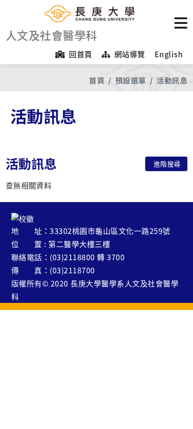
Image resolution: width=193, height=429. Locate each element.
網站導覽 (128, 54)
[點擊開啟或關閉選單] (180, 22)
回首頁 (79, 54)
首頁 (96, 80)
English (169, 54)
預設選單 (130, 80)
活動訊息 (171, 80)
